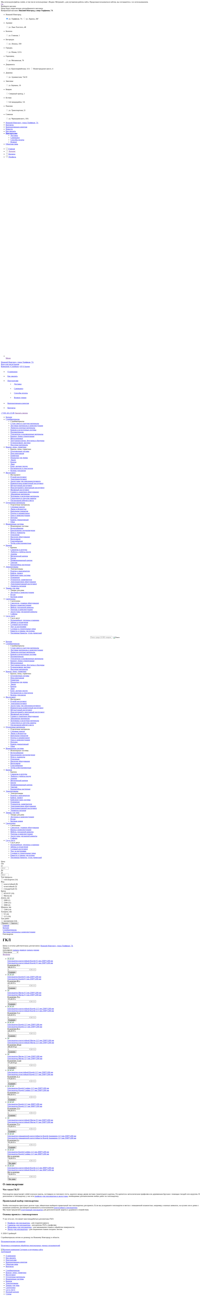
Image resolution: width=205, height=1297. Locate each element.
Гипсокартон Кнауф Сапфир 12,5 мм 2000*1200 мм (28, 1152)
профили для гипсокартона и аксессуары (51, 1196)
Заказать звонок (21, 413)
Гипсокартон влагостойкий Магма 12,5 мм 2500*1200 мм (30, 1040)
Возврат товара (20, 398)
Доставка (14, 135)
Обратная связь (12, 144)
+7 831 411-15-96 (7, 413)
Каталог (9, 417)
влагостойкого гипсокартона (65, 1208)
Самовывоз (15, 138)
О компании (12, 372)
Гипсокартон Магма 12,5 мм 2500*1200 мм (24, 1056)
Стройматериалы (13, 1270)
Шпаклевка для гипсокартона (19, 1227)
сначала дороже (33, 950)
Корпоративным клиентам (16, 127)
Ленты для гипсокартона (17, 1229)
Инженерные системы (15, 1279)
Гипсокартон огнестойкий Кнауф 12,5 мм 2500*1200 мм (30, 1072)
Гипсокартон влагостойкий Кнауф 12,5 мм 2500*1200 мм (30, 1009)
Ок (2, 4)
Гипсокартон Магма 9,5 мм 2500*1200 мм (24, 993)
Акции (27, 366)
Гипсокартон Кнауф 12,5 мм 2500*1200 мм (24, 1025)
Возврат (13, 142)
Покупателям (12, 381)
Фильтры (6, 954)
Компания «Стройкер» (10, 366)
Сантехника (10, 1288)
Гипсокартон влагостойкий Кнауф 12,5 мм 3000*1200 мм (30, 1168)
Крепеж (9, 1281)
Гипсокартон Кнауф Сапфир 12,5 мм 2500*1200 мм (28, 1088)
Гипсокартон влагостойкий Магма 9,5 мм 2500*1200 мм (30, 1120)
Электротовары (12, 1283)
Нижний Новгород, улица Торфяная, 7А (56, 946)
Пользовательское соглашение (13, 1241)
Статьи (8, 1294)
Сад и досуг (10, 1290)
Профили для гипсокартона (18, 1223)
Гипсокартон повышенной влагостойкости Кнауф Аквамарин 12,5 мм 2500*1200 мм (41, 1136)
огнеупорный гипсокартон (32, 1210)
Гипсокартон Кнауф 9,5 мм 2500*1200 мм (24, 977)
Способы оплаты (17, 140)
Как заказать (11, 131)
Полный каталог (12, 1292)
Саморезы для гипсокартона (18, 1225)
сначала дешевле (19, 950)
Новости (9, 129)
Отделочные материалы (15, 1277)
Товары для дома (12, 1285)
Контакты (10, 125)
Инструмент (11, 1275)
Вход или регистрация (10, 364)
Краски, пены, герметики (16, 1273)
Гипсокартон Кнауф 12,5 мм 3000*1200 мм (24, 1104)
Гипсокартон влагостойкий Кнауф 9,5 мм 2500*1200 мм (30, 961)
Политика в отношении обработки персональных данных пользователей (30, 1245)
